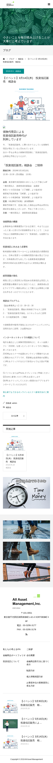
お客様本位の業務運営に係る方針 (37, 684)
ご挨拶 (29, 649)
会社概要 (30, 655)
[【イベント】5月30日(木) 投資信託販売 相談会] (14, 443)
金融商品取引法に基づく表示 (37, 663)
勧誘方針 (30, 670)
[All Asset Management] (9, 4)
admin (14, 403)
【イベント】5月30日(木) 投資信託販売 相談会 (15, 458)
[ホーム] (4, 59)
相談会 (18, 71)
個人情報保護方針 (34, 676)
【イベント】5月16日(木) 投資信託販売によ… (35, 721)
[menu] (49, 4)
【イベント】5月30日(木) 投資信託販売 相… (35, 703)
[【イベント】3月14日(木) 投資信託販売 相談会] (10, 742)
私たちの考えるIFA (11, 649)
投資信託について (11, 661)
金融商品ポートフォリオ (14, 655)
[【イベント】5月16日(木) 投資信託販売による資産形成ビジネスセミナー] (10, 724)
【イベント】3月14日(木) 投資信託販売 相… (35, 738)
